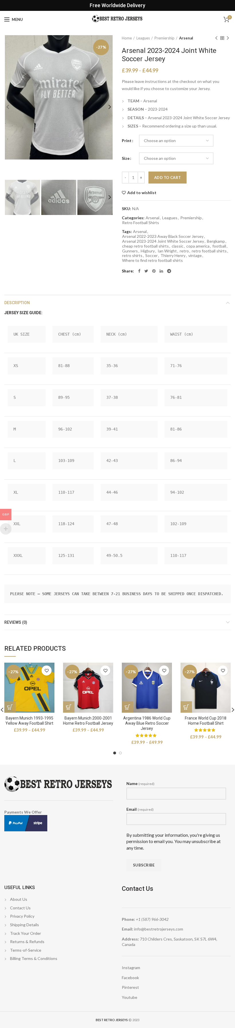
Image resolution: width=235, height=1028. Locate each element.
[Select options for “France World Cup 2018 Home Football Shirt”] (186, 707)
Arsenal (186, 38)
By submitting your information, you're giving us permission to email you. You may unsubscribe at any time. (173, 841)
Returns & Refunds (27, 941)
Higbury (148, 251)
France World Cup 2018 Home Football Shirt (205, 721)
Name (140, 783)
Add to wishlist (141, 193)
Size (126, 158)
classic (177, 246)
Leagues (143, 38)
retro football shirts (209, 251)
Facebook (130, 977)
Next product (228, 38)
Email (140, 809)
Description (17, 302)
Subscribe (144, 865)
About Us (18, 899)
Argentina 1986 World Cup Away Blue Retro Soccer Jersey (147, 723)
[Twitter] (146, 271)
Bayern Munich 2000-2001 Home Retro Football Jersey (88, 721)
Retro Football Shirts (140, 222)
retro (184, 251)
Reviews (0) (15, 622)
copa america (197, 246)
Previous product (216, 38)
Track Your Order (25, 933)
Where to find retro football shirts (152, 260)
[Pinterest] (154, 271)
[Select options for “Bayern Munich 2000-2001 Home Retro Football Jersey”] (69, 707)
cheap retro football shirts (145, 246)
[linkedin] (161, 271)
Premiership (164, 38)
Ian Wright (167, 251)
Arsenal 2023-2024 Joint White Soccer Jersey (163, 241)
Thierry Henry (172, 255)
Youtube (129, 997)
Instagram (131, 967)
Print (127, 140)
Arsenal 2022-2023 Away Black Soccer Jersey (162, 236)
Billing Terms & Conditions (33, 958)
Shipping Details (24, 924)
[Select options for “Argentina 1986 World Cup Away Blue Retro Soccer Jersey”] (127, 707)
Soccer (151, 255)
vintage (195, 255)
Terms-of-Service (25, 950)
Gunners (130, 251)
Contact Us (20, 907)
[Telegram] (169, 271)
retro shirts (132, 255)
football (219, 246)
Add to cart (167, 177)
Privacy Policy (22, 916)
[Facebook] (139, 271)
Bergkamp (216, 241)
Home (127, 38)
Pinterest (130, 987)
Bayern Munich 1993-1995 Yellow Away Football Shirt (29, 721)
